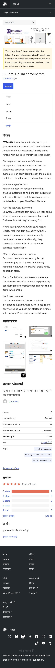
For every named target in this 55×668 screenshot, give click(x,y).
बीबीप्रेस (8, 612)
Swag (33, 593)
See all (48, 515)
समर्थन (8, 125)
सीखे (5, 578)
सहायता (6, 583)
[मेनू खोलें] (50, 4)
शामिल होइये (34, 578)
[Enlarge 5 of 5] (48, 357)
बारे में (5, 554)
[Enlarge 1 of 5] (22, 329)
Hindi (12, 629)
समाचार (6, 559)
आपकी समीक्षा (8, 515)
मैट (5, 607)
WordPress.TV (11, 593)
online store (46, 454)
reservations (45, 460)
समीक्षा (8, 104)
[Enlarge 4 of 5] (48, 343)
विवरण (8, 96)
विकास (8, 118)
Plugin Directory (10, 12)
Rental (35, 460)
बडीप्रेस (7, 617)
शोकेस (31, 554)
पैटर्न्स (31, 569)
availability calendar (43, 449)
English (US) (46, 442)
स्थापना (9, 111)
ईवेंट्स (31, 583)
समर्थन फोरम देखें (10, 536)
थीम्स (31, 559)
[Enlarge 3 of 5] (48, 329)
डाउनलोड (8, 86)
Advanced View (11, 468)
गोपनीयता (7, 569)
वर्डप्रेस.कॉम (9, 602)
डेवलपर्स (6, 588)
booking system (32, 454)
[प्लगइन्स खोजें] (33, 22)
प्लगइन (31, 564)
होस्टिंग (6, 564)
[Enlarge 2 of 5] (22, 343)
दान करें (33, 588)
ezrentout (8, 78)
